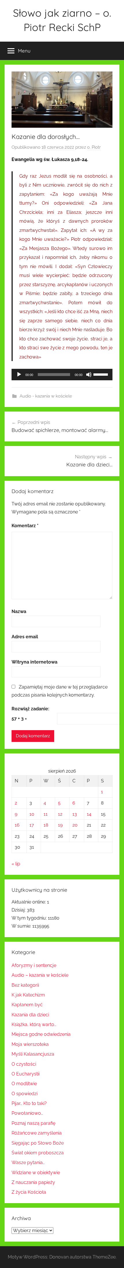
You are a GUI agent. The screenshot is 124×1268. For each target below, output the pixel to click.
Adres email (25, 636)
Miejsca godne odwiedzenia (41, 1034)
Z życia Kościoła (29, 1192)
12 (60, 814)
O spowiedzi (24, 1093)
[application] (62, 374)
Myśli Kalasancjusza (33, 1054)
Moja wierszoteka (30, 1044)
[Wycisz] (89, 374)
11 (46, 814)
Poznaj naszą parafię (33, 1123)
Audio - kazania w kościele (46, 396)
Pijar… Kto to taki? (29, 1103)
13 (74, 814)
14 (89, 814)
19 (60, 825)
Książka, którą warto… (34, 1024)
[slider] (101, 374)
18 (46, 825)
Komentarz (25, 525)
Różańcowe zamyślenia (37, 1133)
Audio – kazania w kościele (40, 975)
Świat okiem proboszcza (38, 1152)
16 (17, 825)
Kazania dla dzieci (30, 1014)
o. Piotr (94, 147)
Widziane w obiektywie (36, 1172)
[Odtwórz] (19, 374)
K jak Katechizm (28, 995)
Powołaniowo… (27, 1113)
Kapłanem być (27, 1004)
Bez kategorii (25, 985)
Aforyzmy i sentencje (34, 965)
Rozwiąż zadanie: (30, 708)
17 (31, 825)
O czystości (24, 1064)
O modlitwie (24, 1083)
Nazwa (19, 611)
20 (75, 825)
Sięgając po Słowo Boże (38, 1143)
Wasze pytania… (28, 1162)
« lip (16, 863)
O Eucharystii (26, 1074)
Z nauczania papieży (33, 1182)
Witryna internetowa (34, 662)
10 (31, 814)
